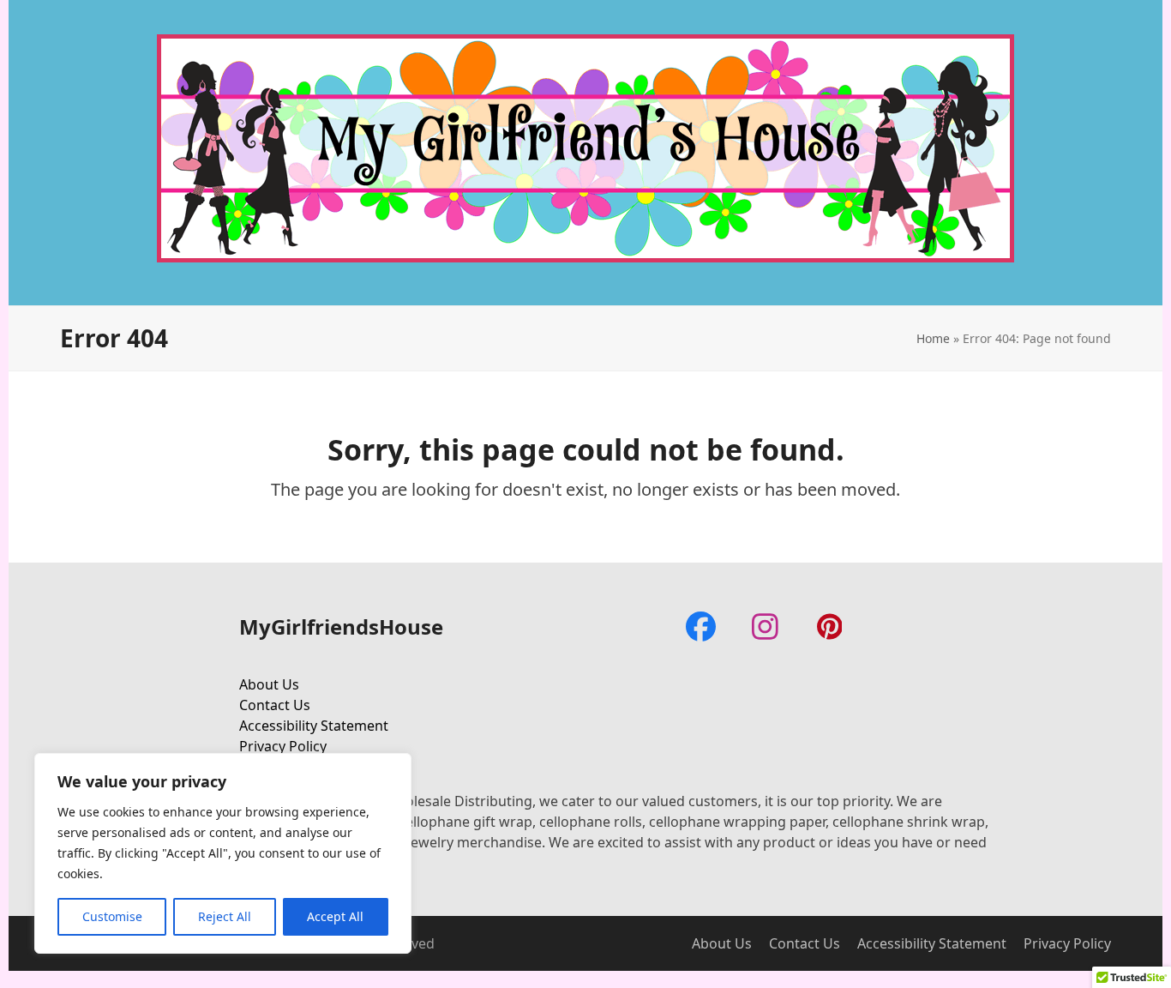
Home (933, 338)
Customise (112, 916)
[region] (222, 853)
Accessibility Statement (313, 725)
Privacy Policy (283, 746)
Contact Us (274, 705)
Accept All (335, 916)
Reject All (224, 916)
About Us (269, 684)
